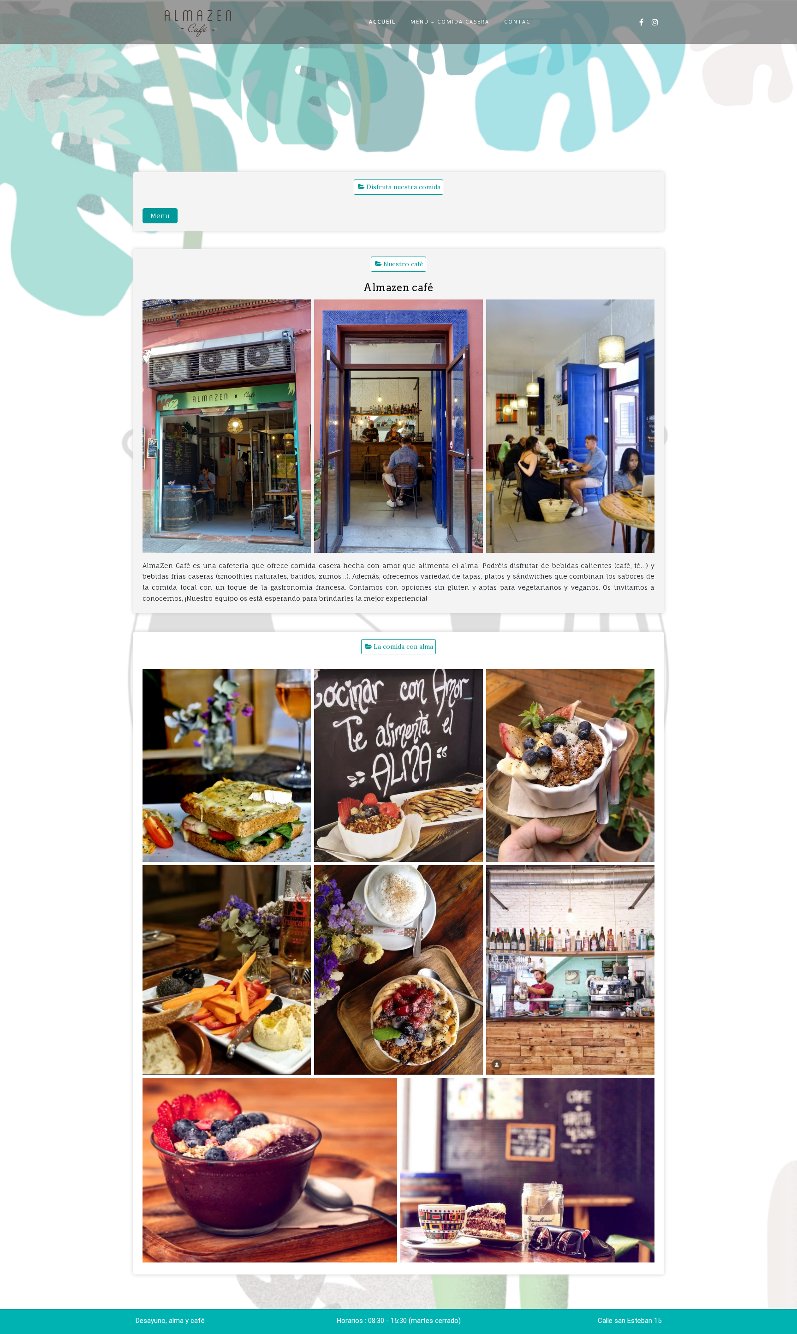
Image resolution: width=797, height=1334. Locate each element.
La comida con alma (403, 646)
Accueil (382, 21)
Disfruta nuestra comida (403, 187)
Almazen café (398, 287)
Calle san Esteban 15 (629, 1320)
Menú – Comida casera (449, 21)
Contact (519, 21)
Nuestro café (403, 264)
